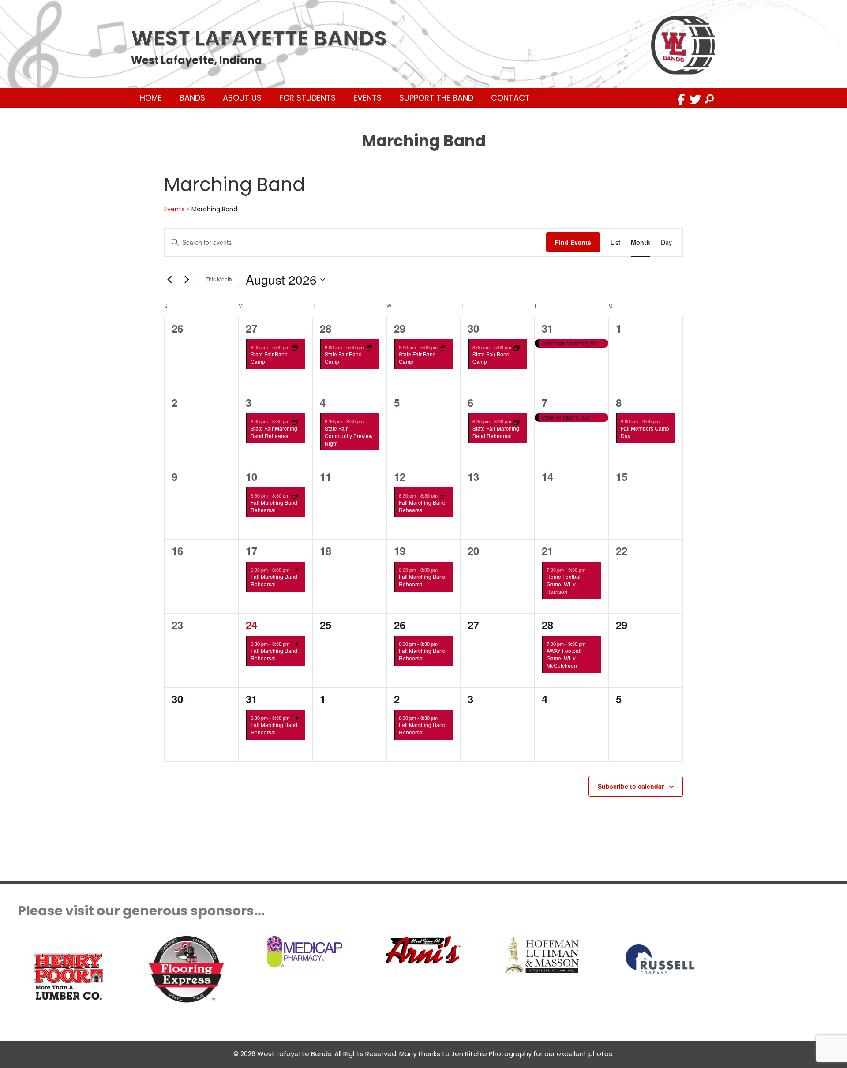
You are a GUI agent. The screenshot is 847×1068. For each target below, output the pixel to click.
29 (399, 328)
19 (399, 550)
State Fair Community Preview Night (349, 435)
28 (325, 328)
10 (251, 476)
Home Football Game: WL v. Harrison (564, 584)
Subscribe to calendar (631, 786)
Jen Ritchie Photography (491, 1053)
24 (251, 624)
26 (399, 624)
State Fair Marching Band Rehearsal (274, 431)
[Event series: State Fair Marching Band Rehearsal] (295, 421)
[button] (681, 99)
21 (547, 550)
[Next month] (186, 279)
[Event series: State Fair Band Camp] (295, 347)
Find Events (573, 242)
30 (473, 328)
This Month (219, 279)
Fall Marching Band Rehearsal (274, 505)
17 (251, 550)
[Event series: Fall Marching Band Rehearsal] (295, 495)
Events (174, 209)
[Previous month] (169, 279)
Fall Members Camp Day (645, 431)
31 (547, 328)
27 (251, 328)
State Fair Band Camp (269, 357)
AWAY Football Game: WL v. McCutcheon (564, 658)
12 (399, 476)
